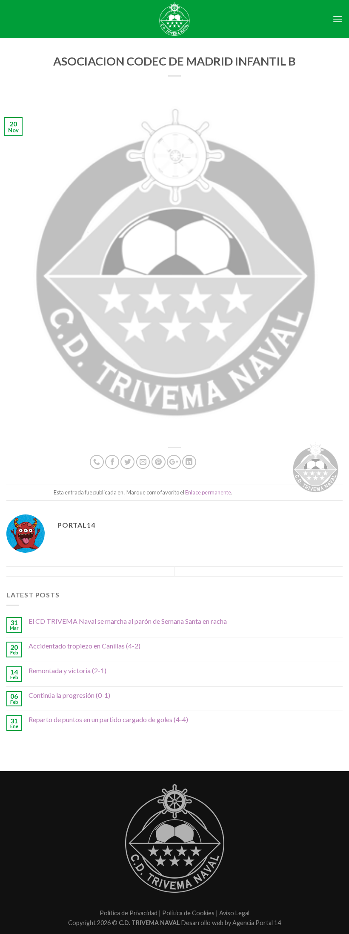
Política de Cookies (188, 913)
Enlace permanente (208, 492)
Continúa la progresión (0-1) (69, 695)
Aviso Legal (234, 913)
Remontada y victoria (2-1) (67, 670)
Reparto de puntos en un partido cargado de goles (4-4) (108, 719)
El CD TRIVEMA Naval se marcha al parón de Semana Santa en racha (128, 621)
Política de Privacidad (128, 913)
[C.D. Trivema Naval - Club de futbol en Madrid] (174, 19)
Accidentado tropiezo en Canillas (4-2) (84, 646)
